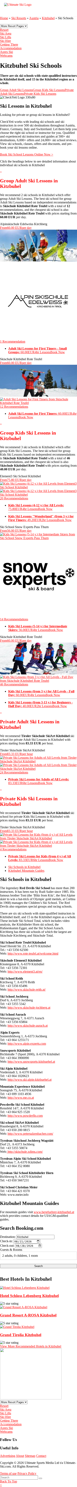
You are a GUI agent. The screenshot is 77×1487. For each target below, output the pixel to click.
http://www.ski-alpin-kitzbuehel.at (30, 1079)
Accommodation (11, 48)
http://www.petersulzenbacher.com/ (30, 1133)
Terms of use (8, 1473)
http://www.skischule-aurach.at (28, 1025)
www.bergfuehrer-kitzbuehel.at (54, 1212)
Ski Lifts (5, 37)
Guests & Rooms (11, 1249)
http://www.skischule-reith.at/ (27, 989)
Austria (34, 18)
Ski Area (5, 33)
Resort (4, 30)
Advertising (7, 1456)
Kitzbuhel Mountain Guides (26, 870)
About (20, 1456)
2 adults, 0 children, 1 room (20, 1255)
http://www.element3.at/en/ (25, 971)
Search (38, 1266)
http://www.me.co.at (21, 1097)
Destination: (8, 1237)
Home (4, 18)
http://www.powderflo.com (25, 1115)
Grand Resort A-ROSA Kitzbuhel (28, 1315)
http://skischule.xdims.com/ (25, 1151)
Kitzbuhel (48, 18)
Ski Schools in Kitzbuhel (24, 867)
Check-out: (7, 1245)
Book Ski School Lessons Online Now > (26, 154)
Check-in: (6, 1241)
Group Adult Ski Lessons (16, 90)
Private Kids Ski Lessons (40, 93)
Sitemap (30, 1456)
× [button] (1, 1485)
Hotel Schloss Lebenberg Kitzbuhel (29, 1296)
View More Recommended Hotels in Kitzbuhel (30, 1346)
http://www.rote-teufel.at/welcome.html (33, 953)
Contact (41, 1456)
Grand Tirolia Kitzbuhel (20, 1335)
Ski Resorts (18, 18)
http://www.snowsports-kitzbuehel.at (31, 1061)
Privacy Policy (26, 1473)
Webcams (6, 55)
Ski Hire (5, 41)
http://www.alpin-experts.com (27, 1043)
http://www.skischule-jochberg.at (29, 1007)
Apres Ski (6, 52)
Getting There (9, 44)
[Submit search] (40, 1478)
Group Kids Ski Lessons (49, 90)
